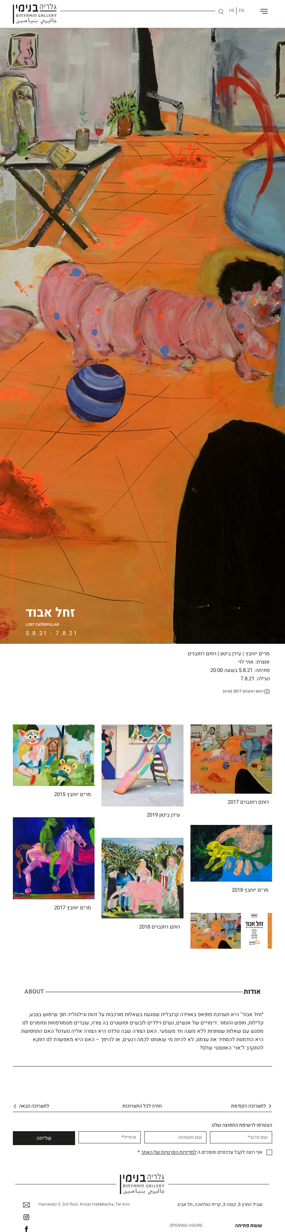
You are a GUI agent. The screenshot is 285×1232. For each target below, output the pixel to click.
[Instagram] (26, 1217)
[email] (26, 1205)
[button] (221, 11)
